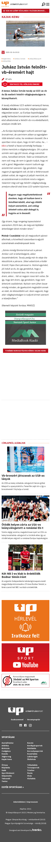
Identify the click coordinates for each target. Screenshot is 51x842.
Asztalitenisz (7, 743)
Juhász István (20, 59)
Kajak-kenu (10, 17)
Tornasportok (33, 767)
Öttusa (5, 765)
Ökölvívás (31, 759)
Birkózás (6, 748)
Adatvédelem (19, 802)
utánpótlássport (35, 59)
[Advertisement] (25, 380)
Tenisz (4, 781)
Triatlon (30, 770)
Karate (30, 743)
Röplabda (6, 767)
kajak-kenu (7, 59)
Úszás (30, 773)
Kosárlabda (32, 754)
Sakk (4, 770)
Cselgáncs (6, 751)
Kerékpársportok (34, 745)
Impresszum (32, 802)
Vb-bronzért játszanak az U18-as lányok (23, 477)
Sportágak (8, 737)
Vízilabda (31, 778)
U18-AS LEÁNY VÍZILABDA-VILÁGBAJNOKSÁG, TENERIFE (27, 11)
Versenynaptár (33, 719)
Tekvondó (6, 778)
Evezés (5, 754)
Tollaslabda (32, 765)
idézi (4, 145)
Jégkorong (6, 756)
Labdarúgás (32, 756)
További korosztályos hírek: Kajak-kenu (25, 351)
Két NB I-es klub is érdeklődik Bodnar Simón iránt (21, 575)
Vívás (29, 776)
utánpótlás (7, 61)
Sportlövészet (8, 773)
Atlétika (5, 745)
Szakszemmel (17, 719)
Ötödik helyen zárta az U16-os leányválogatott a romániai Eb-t (22, 526)
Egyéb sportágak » (13, 787)
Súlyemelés (7, 776)
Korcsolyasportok (35, 751)
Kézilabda (31, 748)
